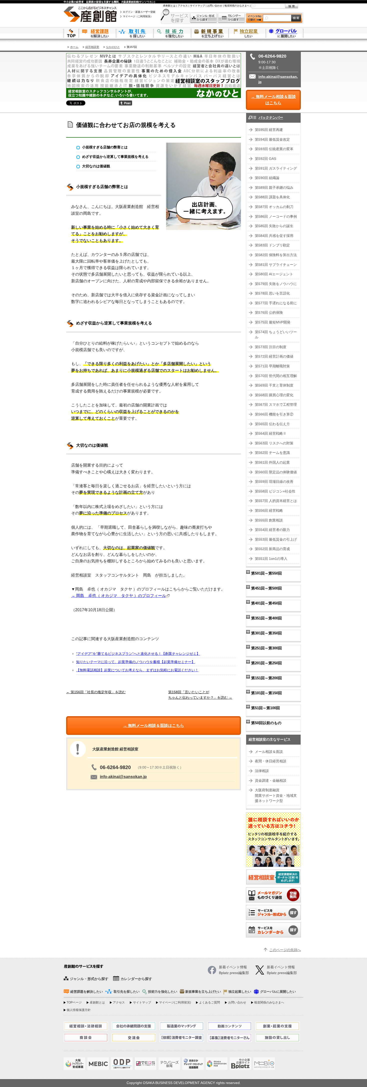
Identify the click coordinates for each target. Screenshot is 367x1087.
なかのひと (113, 46)
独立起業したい (247, 33)
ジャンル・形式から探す (203, 18)
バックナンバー (271, 117)
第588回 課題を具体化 (272, 197)
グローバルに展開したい (278, 991)
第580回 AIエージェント (274, 274)
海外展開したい (284, 33)
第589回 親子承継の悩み (274, 188)
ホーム (74, 46)
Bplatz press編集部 (282, 973)
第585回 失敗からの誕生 (274, 226)
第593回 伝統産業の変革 (274, 149)
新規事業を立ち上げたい (209, 33)
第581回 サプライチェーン (276, 265)
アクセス (183, 5)
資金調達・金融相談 (270, 781)
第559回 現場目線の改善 (274, 482)
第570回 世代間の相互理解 (276, 376)
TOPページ (74, 1002)
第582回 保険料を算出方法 (276, 255)
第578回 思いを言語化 (272, 293)
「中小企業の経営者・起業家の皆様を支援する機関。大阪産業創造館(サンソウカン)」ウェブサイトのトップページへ (71, 33)
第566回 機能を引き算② (274, 414)
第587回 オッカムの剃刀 (274, 207)
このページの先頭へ (285, 950)
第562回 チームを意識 (272, 453)
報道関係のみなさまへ (236, 5)
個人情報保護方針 (79, 1010)
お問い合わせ (214, 5)
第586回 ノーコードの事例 (276, 216)
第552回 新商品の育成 (272, 549)
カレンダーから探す (231, 18)
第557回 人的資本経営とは (276, 501)
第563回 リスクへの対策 (274, 443)
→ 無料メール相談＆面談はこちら (273, 100)
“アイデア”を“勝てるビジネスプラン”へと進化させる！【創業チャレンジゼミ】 (138, 654)
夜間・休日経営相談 (270, 761)
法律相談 (262, 771)
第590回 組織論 (267, 178)
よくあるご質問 (209, 1002)
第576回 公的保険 (269, 312)
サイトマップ (197, 5)
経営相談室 (92, 46)
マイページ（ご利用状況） (138, 16)
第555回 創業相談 (269, 520)
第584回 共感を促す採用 (274, 236)
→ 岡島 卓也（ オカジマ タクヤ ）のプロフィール (118, 595)
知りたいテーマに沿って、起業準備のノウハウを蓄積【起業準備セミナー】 (135, 662)
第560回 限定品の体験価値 (276, 472)
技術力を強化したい (172, 33)
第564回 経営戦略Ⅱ (270, 433)
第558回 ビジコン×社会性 (275, 491)
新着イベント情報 (281, 967)
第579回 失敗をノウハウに (276, 284)
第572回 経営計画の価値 (274, 356)
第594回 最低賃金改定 (272, 139)
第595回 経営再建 (269, 130)
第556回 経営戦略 (269, 510)
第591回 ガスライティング (276, 168)
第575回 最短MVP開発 (272, 322)
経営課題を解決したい (97, 33)
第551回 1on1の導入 (271, 559)
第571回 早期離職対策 (272, 366)
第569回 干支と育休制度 (274, 385)
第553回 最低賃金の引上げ (276, 539)
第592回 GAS (265, 159)
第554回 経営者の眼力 (272, 530)
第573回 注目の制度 (270, 347)
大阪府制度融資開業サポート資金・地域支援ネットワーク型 (276, 795)
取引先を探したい (135, 33)
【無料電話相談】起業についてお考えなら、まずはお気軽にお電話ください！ (137, 670)
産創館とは (169, 5)
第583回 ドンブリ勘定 (272, 245)
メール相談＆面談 (269, 752)
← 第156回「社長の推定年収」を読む (96, 692)
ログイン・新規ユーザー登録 (139, 11)
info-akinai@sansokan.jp (123, 777)
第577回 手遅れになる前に (276, 303)
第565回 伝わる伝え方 (272, 424)
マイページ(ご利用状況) (175, 1002)
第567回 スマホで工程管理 (276, 404)
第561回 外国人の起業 (272, 462)
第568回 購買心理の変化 (274, 395)
